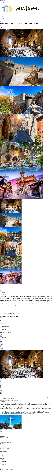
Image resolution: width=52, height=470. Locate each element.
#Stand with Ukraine (2, 0)
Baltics (2, 15)
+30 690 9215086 (4, 464)
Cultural (1, 337)
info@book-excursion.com (5, 465)
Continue (1, 383)
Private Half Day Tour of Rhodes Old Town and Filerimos (6, 429)
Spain (2, 14)
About (2, 459)
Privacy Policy (3, 460)
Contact (2, 3)
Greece (2, 13)
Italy (2, 455)
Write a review (2, 348)
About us (3, 1)
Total (0, 290)
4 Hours (1, 336)
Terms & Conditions (4, 461)
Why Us (3, 2)
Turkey (2, 16)
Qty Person (1, 285)
